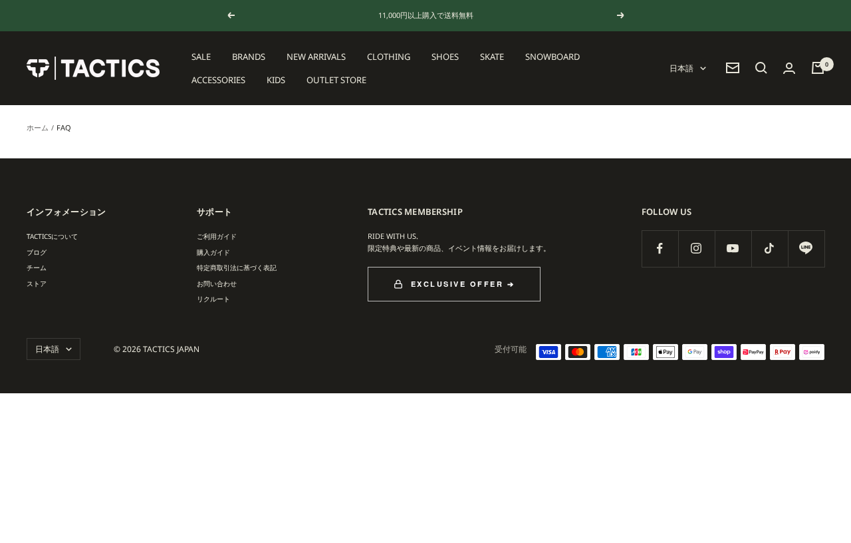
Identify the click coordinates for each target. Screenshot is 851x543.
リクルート (213, 298)
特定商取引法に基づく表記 (237, 267)
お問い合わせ (217, 283)
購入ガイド (213, 252)
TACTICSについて (52, 236)
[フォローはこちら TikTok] (769, 248)
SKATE (492, 57)
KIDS (276, 79)
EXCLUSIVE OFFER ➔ (463, 284)
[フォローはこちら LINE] (806, 248)
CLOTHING (388, 57)
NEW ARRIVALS (316, 57)
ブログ (37, 252)
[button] (761, 68)
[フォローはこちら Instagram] (696, 248)
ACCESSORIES (218, 79)
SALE (201, 57)
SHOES (445, 57)
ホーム (38, 127)
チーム (37, 267)
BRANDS (248, 57)
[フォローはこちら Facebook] (660, 248)
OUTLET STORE (336, 79)
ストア (37, 283)
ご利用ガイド (217, 236)
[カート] (817, 68)
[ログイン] (789, 68)
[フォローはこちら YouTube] (733, 248)
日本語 (681, 68)
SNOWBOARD (552, 57)
